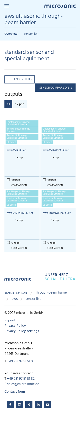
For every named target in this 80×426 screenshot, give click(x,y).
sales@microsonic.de (23, 384)
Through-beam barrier (51, 293)
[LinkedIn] (38, 404)
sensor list (30, 34)
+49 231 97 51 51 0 (20, 361)
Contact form (14, 392)
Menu (6, 5)
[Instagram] (19, 404)
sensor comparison (54, 87)
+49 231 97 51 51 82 (21, 379)
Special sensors (16, 293)
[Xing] (28, 404)
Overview (10, 34)
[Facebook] (10, 404)
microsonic (17, 281)
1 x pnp (19, 104)
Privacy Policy (15, 326)
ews (15, 299)
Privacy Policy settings (21, 331)
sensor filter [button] (22, 79)
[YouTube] (47, 404)
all (8, 104)
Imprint (10, 320)
